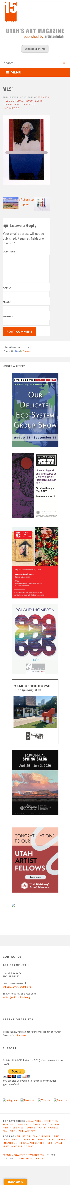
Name (7, 287)
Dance (31, 1127)
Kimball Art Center (31, 1143)
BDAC (52, 1139)
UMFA (41, 1139)
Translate (27, 351)
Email (7, 302)
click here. (20, 1035)
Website (8, 316)
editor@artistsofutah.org (16, 997)
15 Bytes (18, 1127)
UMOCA (45, 1136)
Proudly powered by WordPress (23, 1155)
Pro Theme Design (32, 1158)
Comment (10, 251)
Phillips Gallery (27, 1136)
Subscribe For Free (35, 48)
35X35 (29, 1146)
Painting (40, 1124)
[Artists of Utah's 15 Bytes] (35, 12)
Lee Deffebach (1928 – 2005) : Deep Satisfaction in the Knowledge (23, 104)
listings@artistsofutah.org (17, 986)
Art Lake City (27, 1131)
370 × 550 (43, 97)
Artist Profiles (48, 1127)
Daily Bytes (24, 1124)
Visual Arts (33, 1121)
